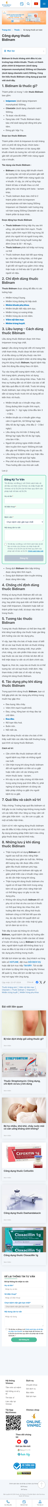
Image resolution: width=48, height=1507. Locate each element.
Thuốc (17, 30)
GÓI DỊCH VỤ (34, 962)
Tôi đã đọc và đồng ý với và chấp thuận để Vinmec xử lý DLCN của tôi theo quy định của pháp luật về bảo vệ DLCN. (26, 1332)
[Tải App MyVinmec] (13, 1423)
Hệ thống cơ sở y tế (13, 1392)
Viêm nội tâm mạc (26, 987)
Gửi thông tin (24, 1340)
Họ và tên (8, 496)
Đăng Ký (24, 558)
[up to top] (41, 1485)
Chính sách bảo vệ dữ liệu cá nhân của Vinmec (24, 1483)
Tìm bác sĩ (10, 1398)
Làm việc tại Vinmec (11, 1402)
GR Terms (24, 1489)
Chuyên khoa (31, 1385)
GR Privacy (24, 1486)
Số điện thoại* (10, 1294)
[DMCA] (24, 1473)
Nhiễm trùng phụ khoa (29, 992)
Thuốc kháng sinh (9, 987)
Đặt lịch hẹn (31, 1396)
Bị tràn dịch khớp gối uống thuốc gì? (24, 1039)
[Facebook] (37, 982)
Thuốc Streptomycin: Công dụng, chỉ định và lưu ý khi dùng (22, 1082)
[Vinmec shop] (34, 1420)
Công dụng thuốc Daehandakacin (22, 1213)
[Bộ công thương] (24, 1466)
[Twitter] (41, 982)
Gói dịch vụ (31, 1389)
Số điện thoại (10, 507)
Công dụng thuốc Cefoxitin (19, 1171)
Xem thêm (7, 1046)
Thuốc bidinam (18, 990)
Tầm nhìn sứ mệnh (13, 1387)
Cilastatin (6, 990)
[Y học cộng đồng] (24, 1450)
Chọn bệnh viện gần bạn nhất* (17, 1303)
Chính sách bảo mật (35, 551)
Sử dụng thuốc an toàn (32, 30)
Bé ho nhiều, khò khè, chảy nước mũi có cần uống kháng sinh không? (24, 1127)
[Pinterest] (44, 982)
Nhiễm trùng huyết (10, 992)
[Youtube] (19, 1442)
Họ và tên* (9, 1285)
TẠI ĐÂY (28, 965)
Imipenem (31, 990)
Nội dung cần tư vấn (12, 528)
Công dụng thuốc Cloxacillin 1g (21, 1255)
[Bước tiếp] (24, 1455)
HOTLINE (14, 962)
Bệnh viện (8, 517)
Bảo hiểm (30, 1393)
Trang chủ (6, 30)
